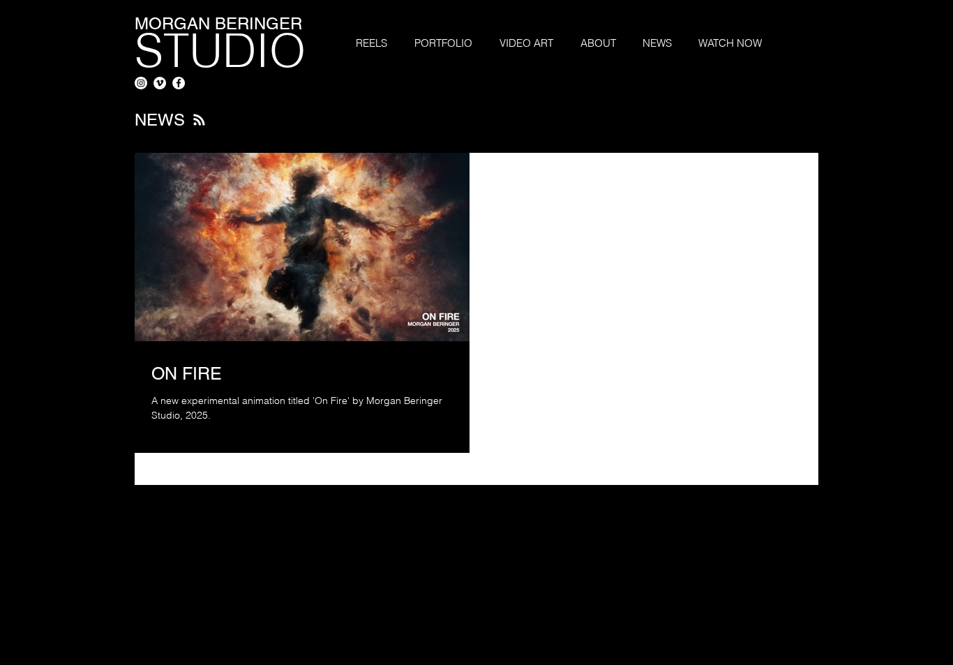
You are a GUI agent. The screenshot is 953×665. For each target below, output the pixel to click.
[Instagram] (141, 83)
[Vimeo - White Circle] (159, 83)
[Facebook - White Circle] (178, 83)
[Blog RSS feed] (199, 120)
